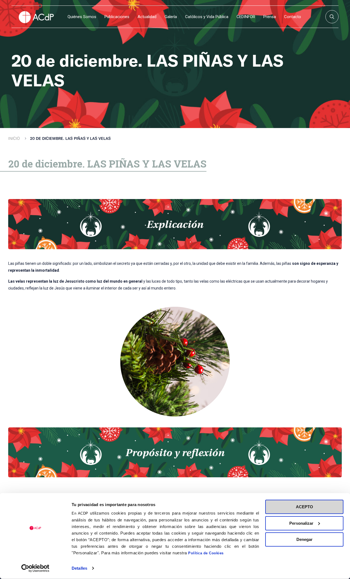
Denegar (304, 539)
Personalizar (301, 523)
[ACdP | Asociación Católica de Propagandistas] (36, 17)
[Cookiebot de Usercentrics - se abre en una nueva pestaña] (35, 568)
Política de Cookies (206, 553)
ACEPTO (304, 506)
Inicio (14, 138)
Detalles (79, 568)
